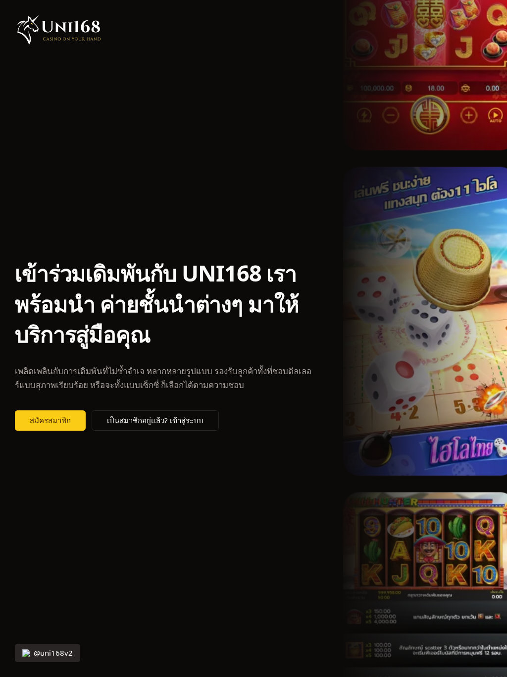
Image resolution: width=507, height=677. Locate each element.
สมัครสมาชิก (50, 420)
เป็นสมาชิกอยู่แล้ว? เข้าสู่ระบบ (155, 420)
